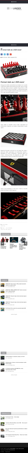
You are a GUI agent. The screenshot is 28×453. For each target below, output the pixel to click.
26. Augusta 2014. (13, 57)
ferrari (10, 228)
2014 (7, 228)
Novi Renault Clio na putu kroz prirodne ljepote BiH (16, 308)
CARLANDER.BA (12, 449)
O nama (2, 451)
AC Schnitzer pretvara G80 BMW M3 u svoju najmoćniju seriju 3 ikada (14, 369)
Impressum (7, 451)
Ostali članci (14, 314)
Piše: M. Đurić (4, 57)
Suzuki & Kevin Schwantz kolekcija (3, 246)
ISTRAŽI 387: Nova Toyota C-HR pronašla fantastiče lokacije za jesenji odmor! (16, 284)
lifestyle (3, 229)
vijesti (9, 229)
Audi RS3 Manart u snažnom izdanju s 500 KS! (15, 356)
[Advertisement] (14, 27)
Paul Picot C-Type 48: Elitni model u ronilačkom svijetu (23, 246)
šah (6, 229)
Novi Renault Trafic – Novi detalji (12, 416)
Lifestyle (3, 226)
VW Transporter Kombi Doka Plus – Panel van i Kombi (16, 434)
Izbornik (14, 1)
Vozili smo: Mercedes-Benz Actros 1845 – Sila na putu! (16, 422)
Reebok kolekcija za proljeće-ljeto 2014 (13, 246)
